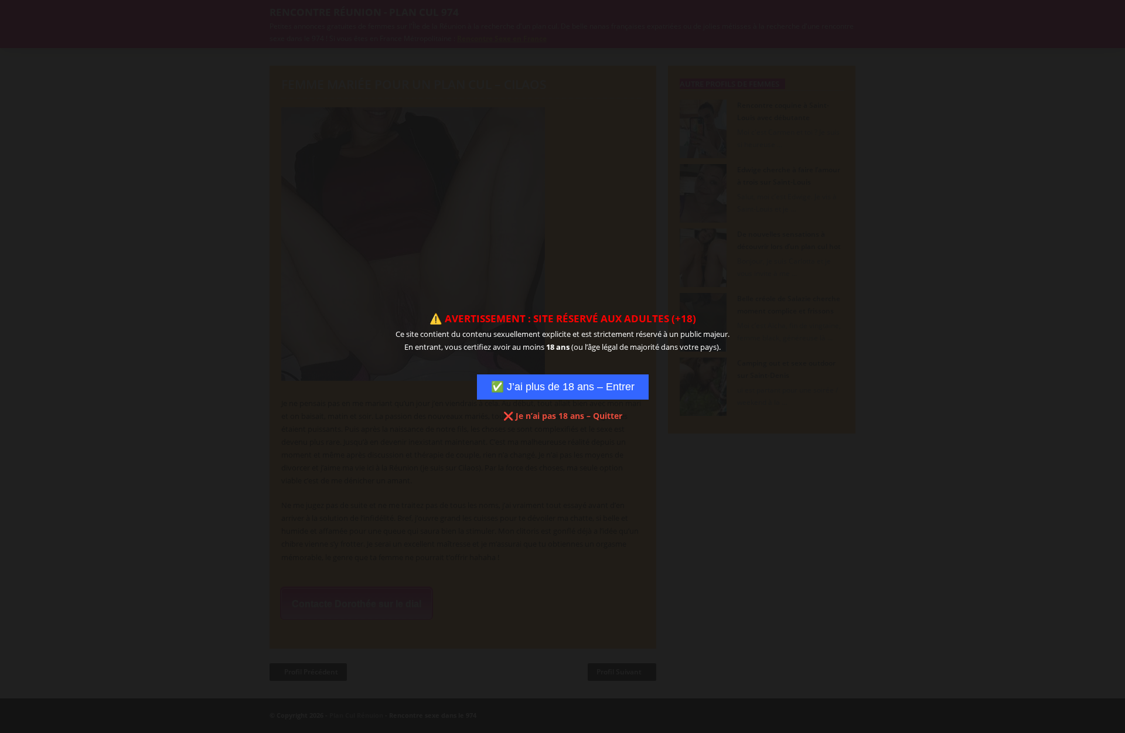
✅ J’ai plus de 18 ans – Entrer (563, 387)
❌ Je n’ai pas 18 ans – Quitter (562, 415)
